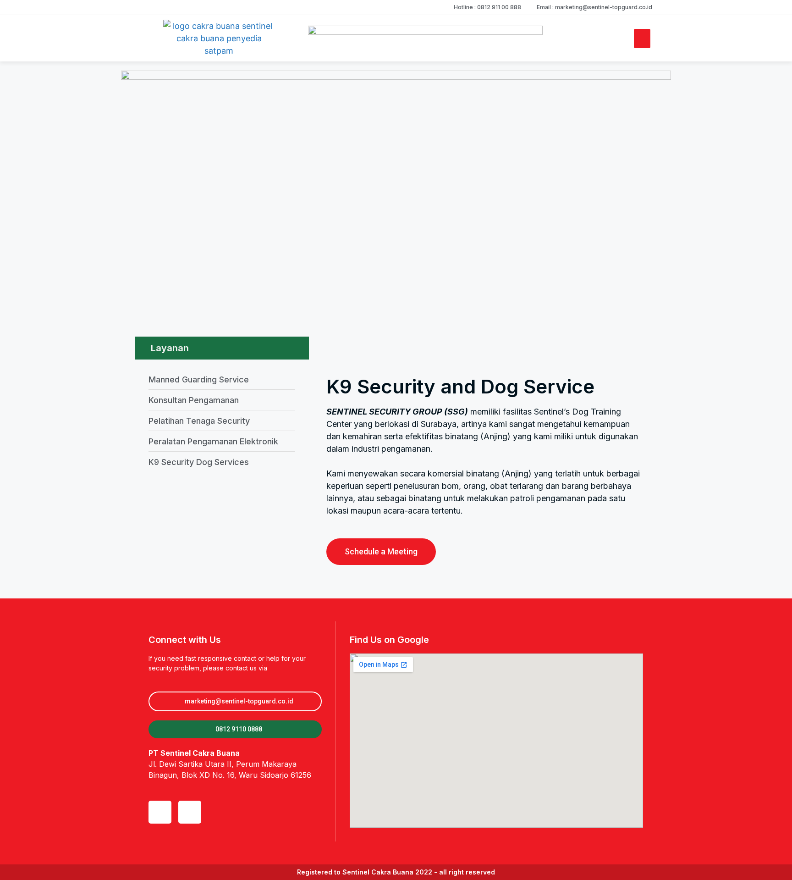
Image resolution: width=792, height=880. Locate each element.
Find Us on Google (389, 639)
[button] (642, 38)
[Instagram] (189, 812)
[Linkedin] (159, 812)
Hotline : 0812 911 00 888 (487, 7)
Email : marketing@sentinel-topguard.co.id (594, 7)
